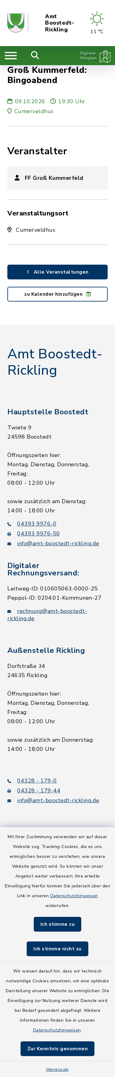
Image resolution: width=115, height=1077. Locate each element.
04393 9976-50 (38, 533)
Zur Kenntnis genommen (57, 1048)
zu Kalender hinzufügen (54, 294)
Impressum (57, 1069)
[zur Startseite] (17, 23)
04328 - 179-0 (37, 780)
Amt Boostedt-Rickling (59, 23)
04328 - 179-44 (38, 790)
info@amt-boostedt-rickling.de (58, 543)
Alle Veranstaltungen (60, 272)
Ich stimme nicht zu (57, 948)
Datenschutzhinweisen (74, 896)
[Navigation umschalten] (10, 55)
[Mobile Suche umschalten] (35, 55)
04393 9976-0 (36, 523)
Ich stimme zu (57, 924)
